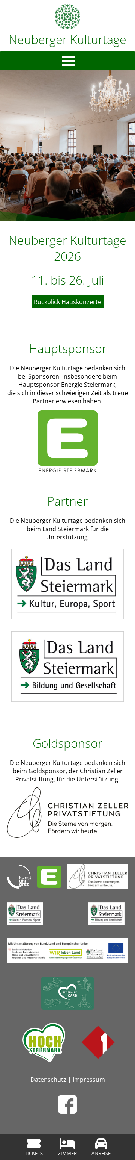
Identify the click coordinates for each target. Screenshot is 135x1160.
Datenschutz (48, 1079)
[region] (67, 145)
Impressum (89, 1079)
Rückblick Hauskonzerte (67, 302)
